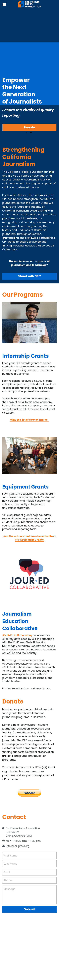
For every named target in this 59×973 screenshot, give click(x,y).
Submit (29, 909)
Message (9, 889)
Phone (8, 880)
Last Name (10, 863)
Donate (29, 127)
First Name (10, 855)
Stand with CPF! (29, 276)
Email (7, 872)
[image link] (29, 4)
